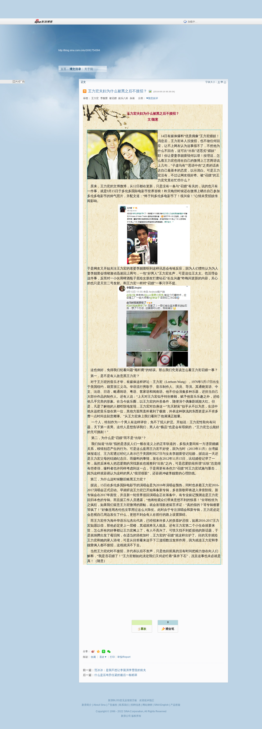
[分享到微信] (109, 651)
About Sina (99, 704)
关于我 (88, 69)
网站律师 (147, 704)
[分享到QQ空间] (98, 651)
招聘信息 (136, 704)
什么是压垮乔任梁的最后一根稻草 (115, 675)
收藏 (93, 657)
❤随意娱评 (152, 98)
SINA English (161, 704)
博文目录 (75, 69)
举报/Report (123, 657)
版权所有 (136, 715)
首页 (63, 69)
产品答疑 (175, 704)
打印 (112, 657)
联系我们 (124, 704)
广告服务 (112, 704)
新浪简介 (86, 704)
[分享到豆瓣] (103, 651)
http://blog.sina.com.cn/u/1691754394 (79, 50)
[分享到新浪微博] (93, 651)
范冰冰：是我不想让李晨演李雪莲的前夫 (120, 670)
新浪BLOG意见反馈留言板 (122, 700)
